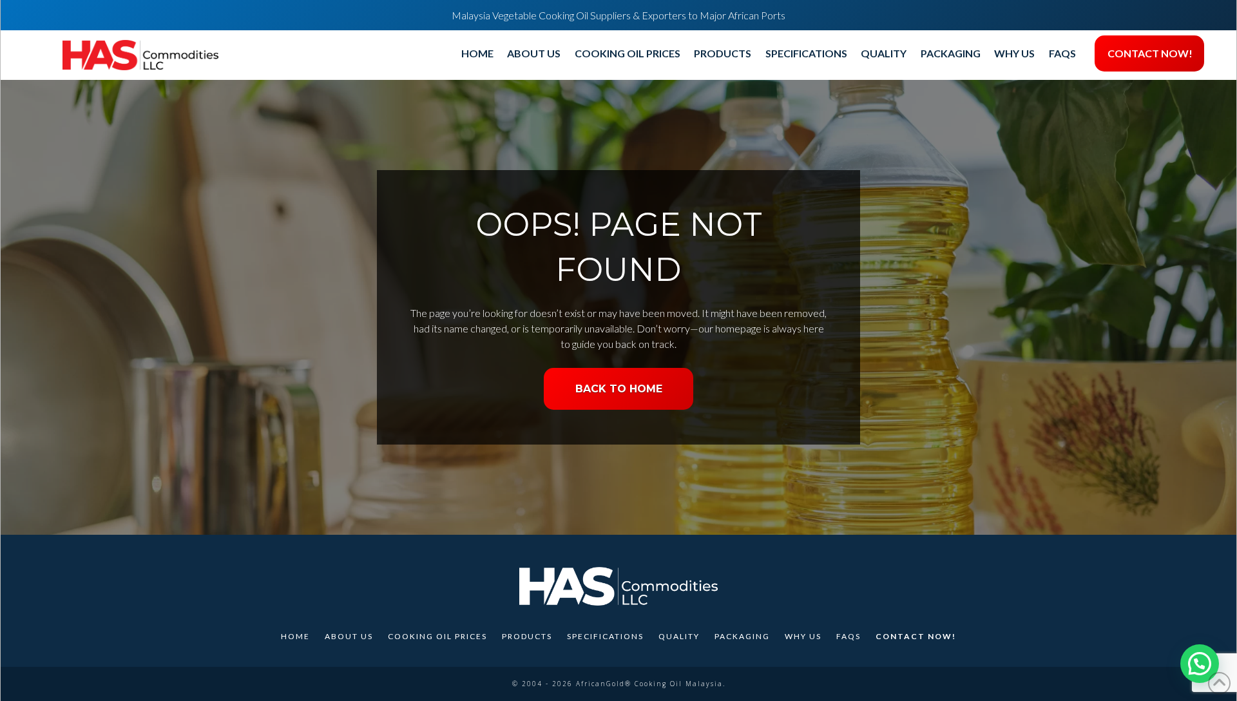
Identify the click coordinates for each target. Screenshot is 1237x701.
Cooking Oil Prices (437, 636)
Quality (679, 636)
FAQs (848, 636)
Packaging (742, 636)
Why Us (803, 636)
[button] (1199, 663)
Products (527, 636)
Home (295, 636)
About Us (349, 636)
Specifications (605, 636)
